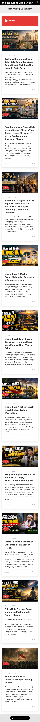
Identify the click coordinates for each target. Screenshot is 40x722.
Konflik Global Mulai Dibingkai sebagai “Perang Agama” (18, 679)
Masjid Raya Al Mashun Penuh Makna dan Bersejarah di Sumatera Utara (20, 277)
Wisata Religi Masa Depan (17, 2)
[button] (37, 6)
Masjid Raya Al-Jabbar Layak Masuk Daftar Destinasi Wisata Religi (19, 410)
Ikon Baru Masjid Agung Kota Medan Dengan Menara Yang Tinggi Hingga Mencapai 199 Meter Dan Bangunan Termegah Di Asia (20, 133)
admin (7, 90)
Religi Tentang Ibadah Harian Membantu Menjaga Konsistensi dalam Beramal (20, 477)
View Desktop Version (21, 718)
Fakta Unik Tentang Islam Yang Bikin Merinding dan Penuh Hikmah (18, 612)
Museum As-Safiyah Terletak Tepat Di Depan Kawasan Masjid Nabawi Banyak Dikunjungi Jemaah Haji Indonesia (19, 206)
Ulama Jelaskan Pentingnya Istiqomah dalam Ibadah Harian (19, 544)
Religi (6, 46)
